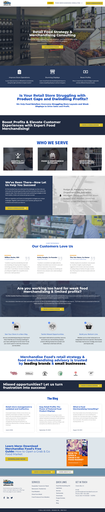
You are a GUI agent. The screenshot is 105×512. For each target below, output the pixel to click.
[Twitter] (12, 498)
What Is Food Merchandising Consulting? (86, 408)
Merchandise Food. (56, 510)
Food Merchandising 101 (63, 485)
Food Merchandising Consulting (67, 3)
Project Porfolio (60, 498)
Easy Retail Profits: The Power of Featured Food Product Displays (50, 409)
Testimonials (59, 493)
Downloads (59, 495)
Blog (57, 503)
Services (58, 490)
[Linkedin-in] (8, 498)
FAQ (57, 500)
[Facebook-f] (4, 498)
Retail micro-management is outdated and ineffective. (19, 408)
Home (50, 3)
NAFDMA (59, 488)
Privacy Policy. (63, 510)
